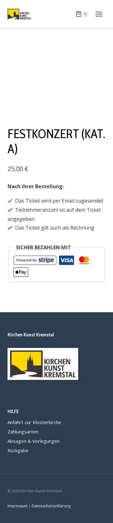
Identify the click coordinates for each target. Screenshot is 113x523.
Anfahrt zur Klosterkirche (34, 422)
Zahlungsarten (23, 431)
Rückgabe (18, 450)
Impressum (18, 506)
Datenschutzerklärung (51, 506)
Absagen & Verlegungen (34, 441)
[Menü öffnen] (98, 14)
